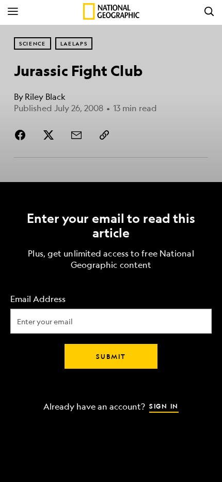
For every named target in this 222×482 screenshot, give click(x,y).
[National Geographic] (111, 11)
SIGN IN (164, 406)
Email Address (38, 299)
